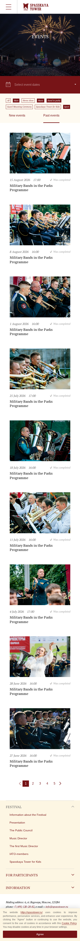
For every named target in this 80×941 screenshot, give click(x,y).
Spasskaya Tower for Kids (48, 106)
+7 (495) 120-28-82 (23, 906)
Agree (40, 934)
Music (40, 100)
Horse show (28, 100)
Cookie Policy (69, 923)
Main (16, 100)
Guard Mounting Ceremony (19, 106)
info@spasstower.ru (57, 906)
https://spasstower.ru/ (32, 912)
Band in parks (54, 100)
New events (17, 115)
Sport (66, 106)
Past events (51, 115)
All (8, 100)
